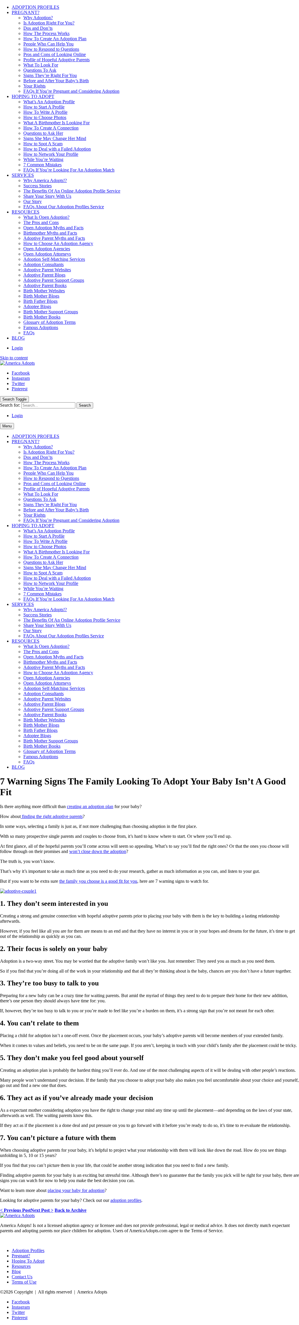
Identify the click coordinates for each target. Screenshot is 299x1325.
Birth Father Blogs (40, 301)
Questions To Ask (39, 70)
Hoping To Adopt (28, 1260)
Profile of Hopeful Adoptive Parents (56, 59)
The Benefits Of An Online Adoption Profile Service (71, 190)
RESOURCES (25, 211)
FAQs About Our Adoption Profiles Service (63, 206)
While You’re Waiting (43, 159)
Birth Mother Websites (44, 290)
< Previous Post (15, 1210)
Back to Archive (70, 1210)
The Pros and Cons (41, 222)
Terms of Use (24, 1281)
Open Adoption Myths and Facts (53, 227)
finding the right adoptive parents (52, 816)
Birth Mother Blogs (41, 295)
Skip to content (14, 357)
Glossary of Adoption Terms (49, 322)
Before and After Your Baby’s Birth (56, 80)
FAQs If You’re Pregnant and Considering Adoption (71, 91)
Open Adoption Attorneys (47, 253)
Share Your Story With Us (47, 196)
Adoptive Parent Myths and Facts (54, 238)
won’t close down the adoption (97, 851)
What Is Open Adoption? (46, 217)
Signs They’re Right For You (50, 75)
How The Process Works (46, 33)
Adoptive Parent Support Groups (53, 280)
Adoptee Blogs (37, 306)
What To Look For (40, 64)
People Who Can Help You (48, 43)
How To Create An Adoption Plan (54, 38)
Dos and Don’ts (38, 28)
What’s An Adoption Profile (49, 101)
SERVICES (23, 175)
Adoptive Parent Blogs (44, 274)
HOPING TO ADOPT (33, 96)
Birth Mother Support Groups (50, 311)
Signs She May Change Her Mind (54, 138)
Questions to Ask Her (43, 133)
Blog (16, 1271)
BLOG (18, 337)
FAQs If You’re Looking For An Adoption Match (68, 169)
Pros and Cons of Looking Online (54, 54)
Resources (21, 1266)
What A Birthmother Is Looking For (56, 122)
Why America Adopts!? (45, 180)
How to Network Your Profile (50, 154)
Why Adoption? (38, 17)
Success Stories (37, 185)
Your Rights (34, 85)
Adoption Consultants (43, 264)
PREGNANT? (25, 12)
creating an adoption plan (90, 806)
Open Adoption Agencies (46, 248)
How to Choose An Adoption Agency (58, 243)
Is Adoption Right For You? (48, 22)
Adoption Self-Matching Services (54, 259)
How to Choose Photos (44, 117)
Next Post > (42, 1210)
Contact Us (22, 1276)
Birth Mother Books (41, 316)
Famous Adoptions (40, 327)
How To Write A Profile (45, 112)
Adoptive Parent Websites (47, 269)
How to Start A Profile (44, 106)
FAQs (28, 332)
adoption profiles (125, 1200)
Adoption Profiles (28, 1250)
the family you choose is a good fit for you (98, 881)
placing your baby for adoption (76, 1190)
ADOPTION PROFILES (35, 7)
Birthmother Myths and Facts (50, 232)
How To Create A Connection (51, 127)
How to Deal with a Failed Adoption (57, 148)
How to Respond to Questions (51, 49)
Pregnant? (21, 1255)
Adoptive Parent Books (45, 285)
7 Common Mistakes (42, 164)
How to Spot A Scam (42, 143)
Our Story (32, 201)
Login (17, 347)
